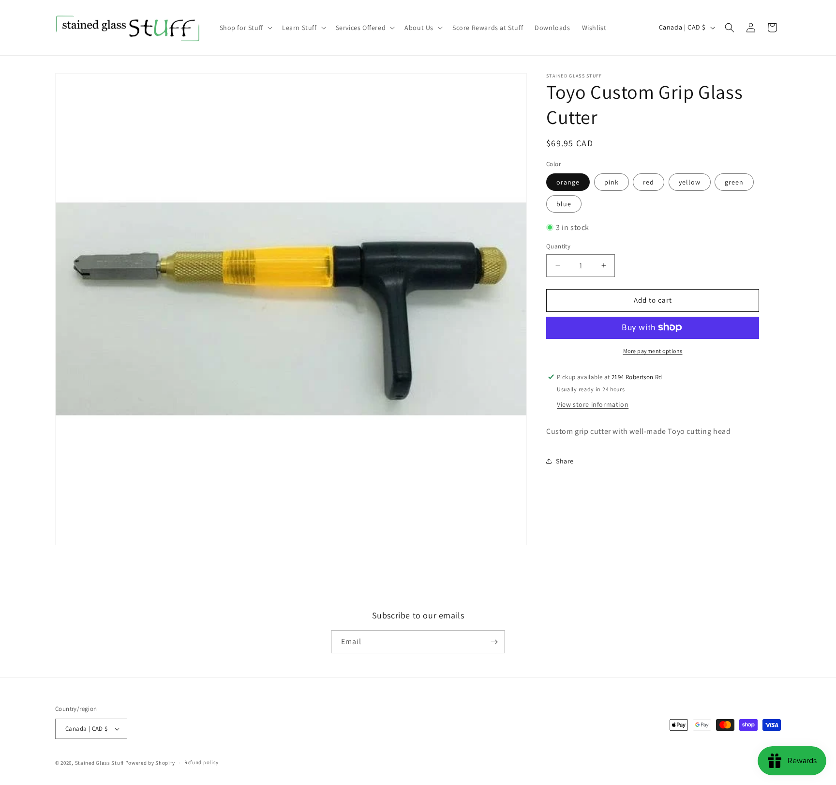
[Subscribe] (494, 642)
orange (568, 181)
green (734, 181)
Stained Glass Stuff (99, 762)
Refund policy (201, 762)
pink (611, 181)
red (648, 181)
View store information (592, 404)
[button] (245, 27)
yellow (690, 181)
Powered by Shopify (150, 762)
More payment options (653, 350)
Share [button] (565, 460)
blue (563, 203)
